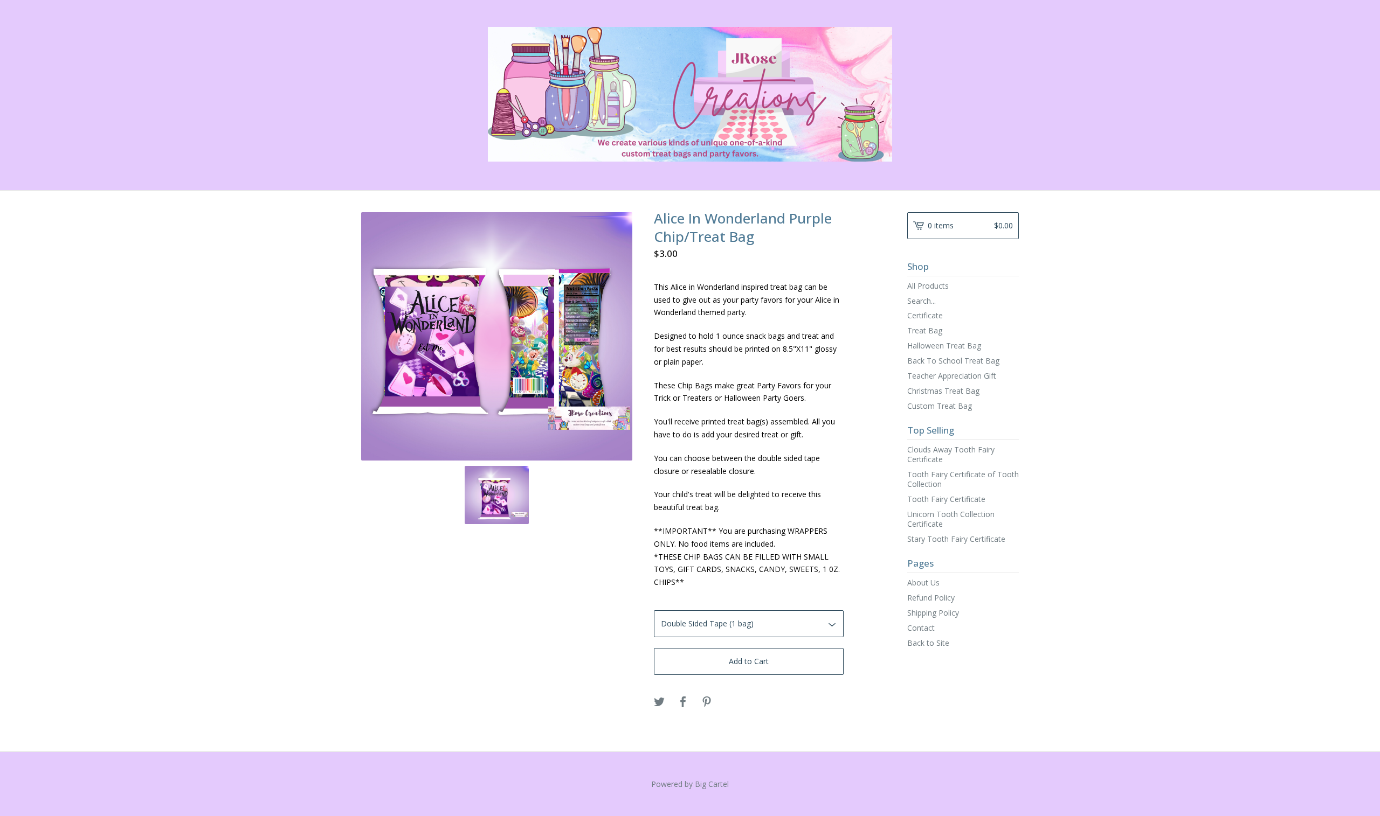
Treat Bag (924, 330)
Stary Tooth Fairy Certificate (956, 539)
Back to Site (928, 643)
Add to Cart (749, 661)
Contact (921, 628)
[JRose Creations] (690, 94)
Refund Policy (931, 597)
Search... (921, 301)
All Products (928, 286)
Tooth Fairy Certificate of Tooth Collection (963, 479)
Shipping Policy (933, 613)
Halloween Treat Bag (944, 345)
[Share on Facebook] (683, 702)
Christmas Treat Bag (943, 391)
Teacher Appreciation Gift (951, 376)
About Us (923, 582)
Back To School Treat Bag (953, 360)
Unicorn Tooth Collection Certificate (951, 519)
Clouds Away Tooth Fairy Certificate (951, 454)
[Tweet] (659, 702)
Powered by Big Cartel (690, 784)
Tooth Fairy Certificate (946, 499)
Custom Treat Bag (939, 406)
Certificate (925, 315)
